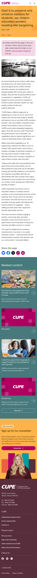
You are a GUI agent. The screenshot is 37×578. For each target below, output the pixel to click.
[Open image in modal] (18, 68)
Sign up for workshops (9, 540)
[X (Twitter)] (12, 558)
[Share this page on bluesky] (3, 253)
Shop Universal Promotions (11, 547)
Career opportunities (9, 521)
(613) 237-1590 (9, 500)
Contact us (5, 525)
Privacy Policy (5, 573)
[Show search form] (30, 3)
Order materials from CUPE (11, 544)
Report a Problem (18, 573)
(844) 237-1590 (13, 505)
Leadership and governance (11, 517)
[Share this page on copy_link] (18, 253)
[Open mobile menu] (34, 3)
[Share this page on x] (13, 253)
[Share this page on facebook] (8, 253)
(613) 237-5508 (10, 502)
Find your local (6, 536)
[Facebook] (3, 558)
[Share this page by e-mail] (23, 253)
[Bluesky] (7, 558)
